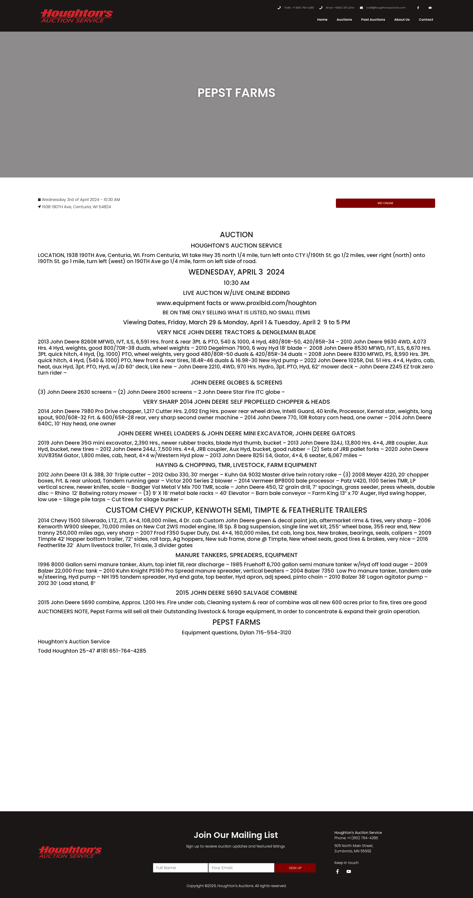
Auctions (344, 19)
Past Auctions (373, 19)
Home (322, 19)
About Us (402, 19)
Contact (426, 19)
